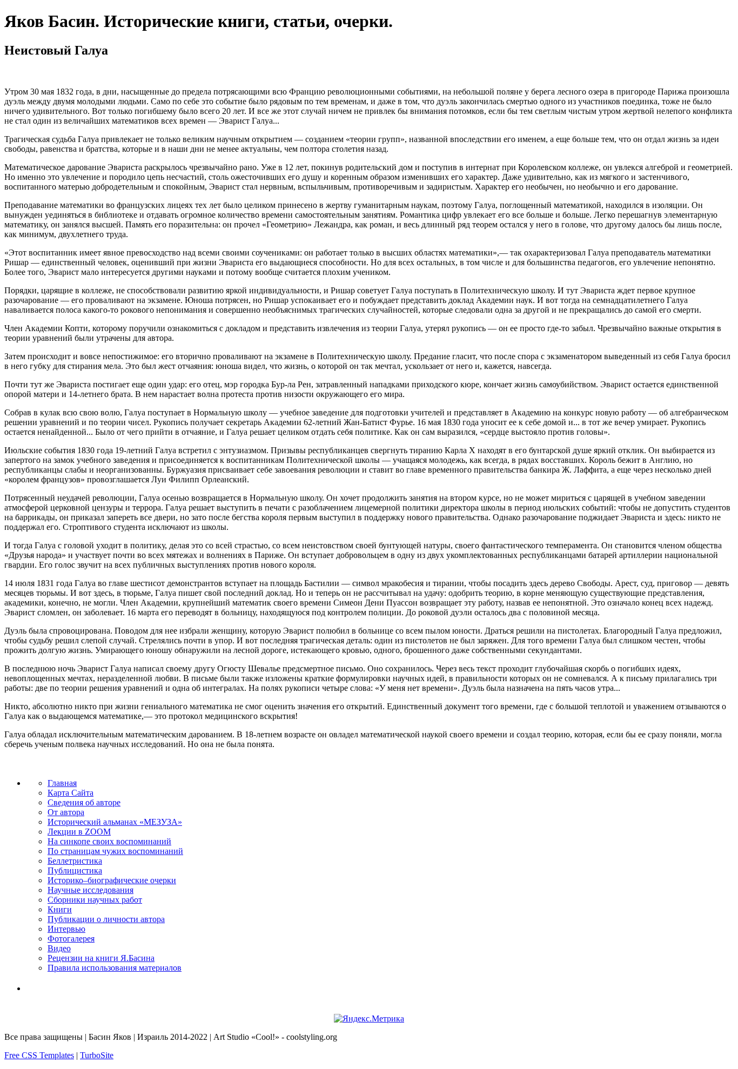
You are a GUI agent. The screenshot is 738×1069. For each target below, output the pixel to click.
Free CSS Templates (39, 1055)
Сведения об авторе (84, 802)
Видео (59, 948)
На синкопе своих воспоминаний (109, 841)
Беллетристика (75, 860)
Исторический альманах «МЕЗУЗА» (115, 821)
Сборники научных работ (95, 899)
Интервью (66, 928)
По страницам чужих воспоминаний (115, 851)
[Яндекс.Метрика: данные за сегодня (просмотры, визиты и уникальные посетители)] (369, 1019)
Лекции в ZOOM (79, 831)
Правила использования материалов (115, 967)
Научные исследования (90, 890)
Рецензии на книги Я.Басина (101, 958)
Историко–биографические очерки (112, 880)
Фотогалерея (71, 938)
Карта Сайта (70, 792)
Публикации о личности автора (106, 919)
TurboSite (96, 1055)
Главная (62, 783)
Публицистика (75, 870)
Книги (60, 909)
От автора (66, 812)
